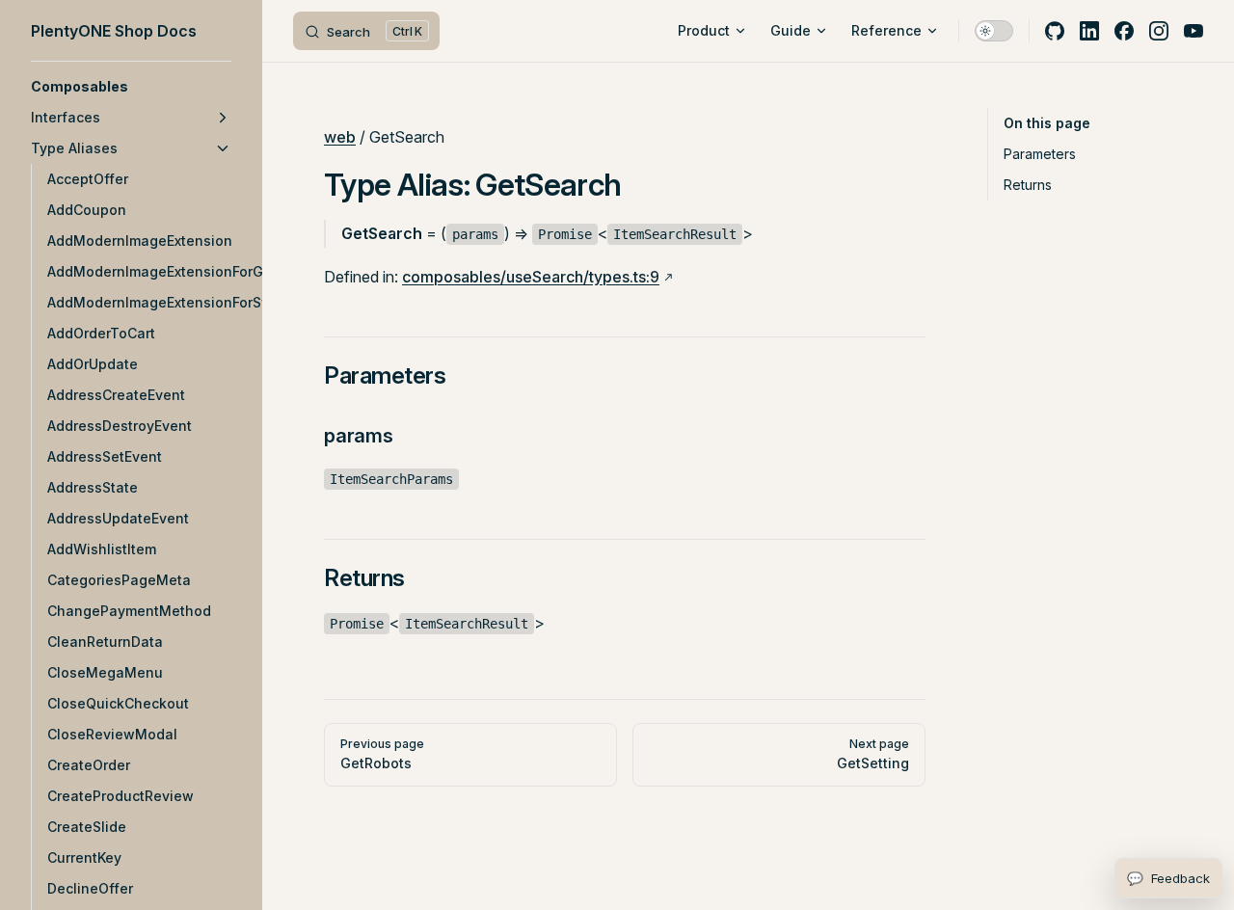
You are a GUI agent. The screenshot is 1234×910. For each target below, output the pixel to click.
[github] (1054, 30)
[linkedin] (1089, 30)
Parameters (1040, 154)
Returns (1028, 184)
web (340, 137)
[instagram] (1158, 30)
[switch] (994, 30)
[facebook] (1124, 30)
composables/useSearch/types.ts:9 (530, 276)
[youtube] (1193, 30)
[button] (131, 86)
